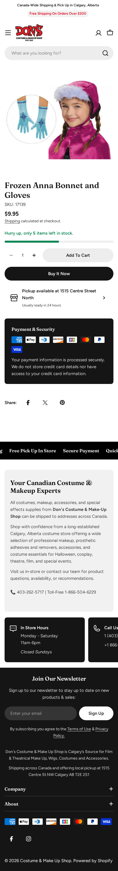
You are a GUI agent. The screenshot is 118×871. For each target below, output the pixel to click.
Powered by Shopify (93, 860)
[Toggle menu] (8, 32)
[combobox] (59, 53)
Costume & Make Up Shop (45, 860)
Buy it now (59, 273)
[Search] (105, 53)
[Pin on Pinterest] (62, 403)
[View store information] (104, 297)
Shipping (12, 221)
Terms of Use (79, 729)
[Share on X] (45, 403)
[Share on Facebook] (28, 403)
